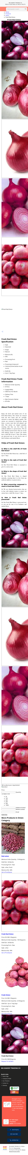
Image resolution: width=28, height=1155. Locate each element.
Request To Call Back (7, 1061)
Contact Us (5, 1083)
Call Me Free (15, 1140)
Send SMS (15, 1134)
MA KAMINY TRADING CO (15, 3)
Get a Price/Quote (6, 872)
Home (7, 12)
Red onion (5, 856)
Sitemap (5, 1085)
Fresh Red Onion (7, 934)
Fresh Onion (5, 995)
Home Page (5, 1076)
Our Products (6, 1081)
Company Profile (7, 1078)
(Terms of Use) (17, 1148)
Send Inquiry (15, 1129)
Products (8, 14)
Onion (7, 15)
